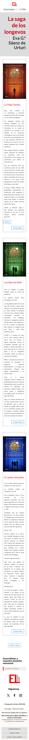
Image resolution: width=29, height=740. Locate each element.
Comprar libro (17, 228)
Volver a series (14, 645)
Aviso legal (7, 709)
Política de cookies (18, 709)
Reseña (7, 222)
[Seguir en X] (8, 695)
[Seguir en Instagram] (20, 695)
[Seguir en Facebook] (14, 695)
